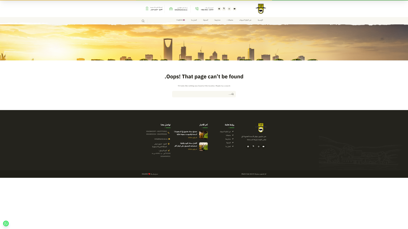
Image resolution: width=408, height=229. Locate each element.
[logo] (261, 8)
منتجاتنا (228, 135)
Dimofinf (145, 174)
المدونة (228, 143)
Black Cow (245, 174)
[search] (143, 21)
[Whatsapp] (6, 223)
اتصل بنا (228, 146)
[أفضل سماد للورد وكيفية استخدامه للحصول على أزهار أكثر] (203, 146)
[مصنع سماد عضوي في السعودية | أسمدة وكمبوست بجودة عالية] (203, 135)
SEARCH (232, 94)
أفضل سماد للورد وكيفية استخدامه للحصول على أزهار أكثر (186, 144)
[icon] (234, 9)
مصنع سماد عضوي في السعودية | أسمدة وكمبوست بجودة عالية (185, 133)
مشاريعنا (228, 139)
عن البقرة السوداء (225, 131)
